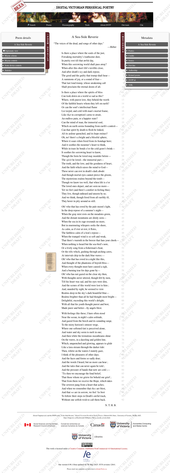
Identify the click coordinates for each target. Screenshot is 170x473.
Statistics (8, 70)
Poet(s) (131, 50)
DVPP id (132, 80)
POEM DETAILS (48, 48)
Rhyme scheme (11, 55)
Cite (141, 25)
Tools (87, 25)
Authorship (132, 70)
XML (130, 85)
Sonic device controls (13, 65)
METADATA (123, 44)
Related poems (134, 75)
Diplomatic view (11, 50)
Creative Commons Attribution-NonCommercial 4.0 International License (98, 448)
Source (131, 60)
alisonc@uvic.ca (101, 469)
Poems (49, 25)
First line (131, 65)
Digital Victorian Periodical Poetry (85, 7)
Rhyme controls (11, 60)
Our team (125, 25)
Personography (68, 25)
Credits (131, 55)
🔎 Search (31, 25)
